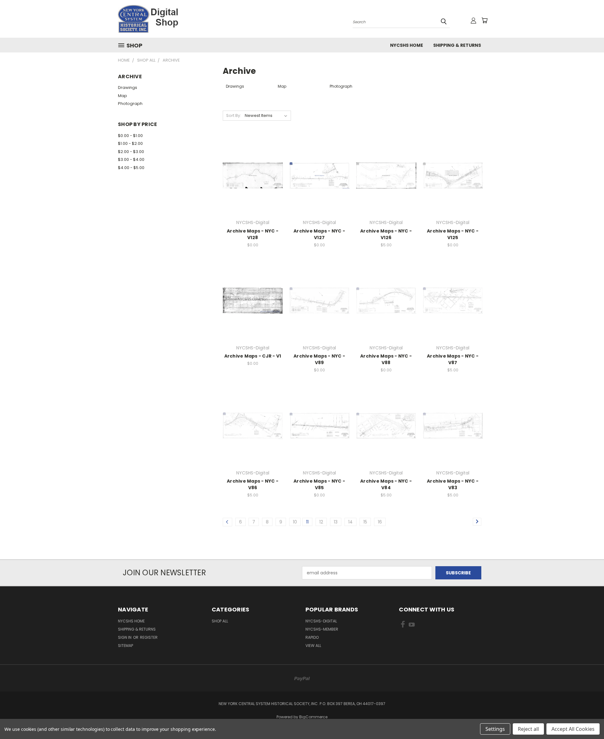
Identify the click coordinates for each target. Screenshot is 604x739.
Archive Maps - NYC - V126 (386, 234)
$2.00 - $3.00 (131, 152)
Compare (250, 175)
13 (336, 522)
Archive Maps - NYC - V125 (452, 234)
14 (350, 522)
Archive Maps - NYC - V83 (452, 484)
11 (307, 522)
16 (380, 522)
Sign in (125, 637)
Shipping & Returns (457, 45)
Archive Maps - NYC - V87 (452, 359)
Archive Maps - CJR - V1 (252, 356)
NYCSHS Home (406, 45)
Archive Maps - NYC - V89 (319, 359)
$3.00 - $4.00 (131, 159)
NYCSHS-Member (321, 629)
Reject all (528, 728)
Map (122, 96)
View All (313, 645)
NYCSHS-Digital (321, 621)
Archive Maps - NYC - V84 (386, 484)
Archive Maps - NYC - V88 (386, 359)
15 (365, 522)
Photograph (130, 104)
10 (295, 522)
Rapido (312, 637)
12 (321, 522)
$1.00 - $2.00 (130, 143)
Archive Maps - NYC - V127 (319, 234)
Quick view (253, 162)
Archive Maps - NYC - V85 (319, 484)
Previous (587, 719)
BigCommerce (313, 717)
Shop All (220, 621)
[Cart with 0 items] (484, 20)
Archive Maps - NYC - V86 (252, 484)
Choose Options (253, 186)
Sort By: (233, 115)
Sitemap (125, 645)
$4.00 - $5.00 (131, 168)
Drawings (127, 87)
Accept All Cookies (573, 728)
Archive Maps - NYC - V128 (252, 234)
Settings (495, 728)
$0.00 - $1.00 (130, 136)
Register (149, 637)
